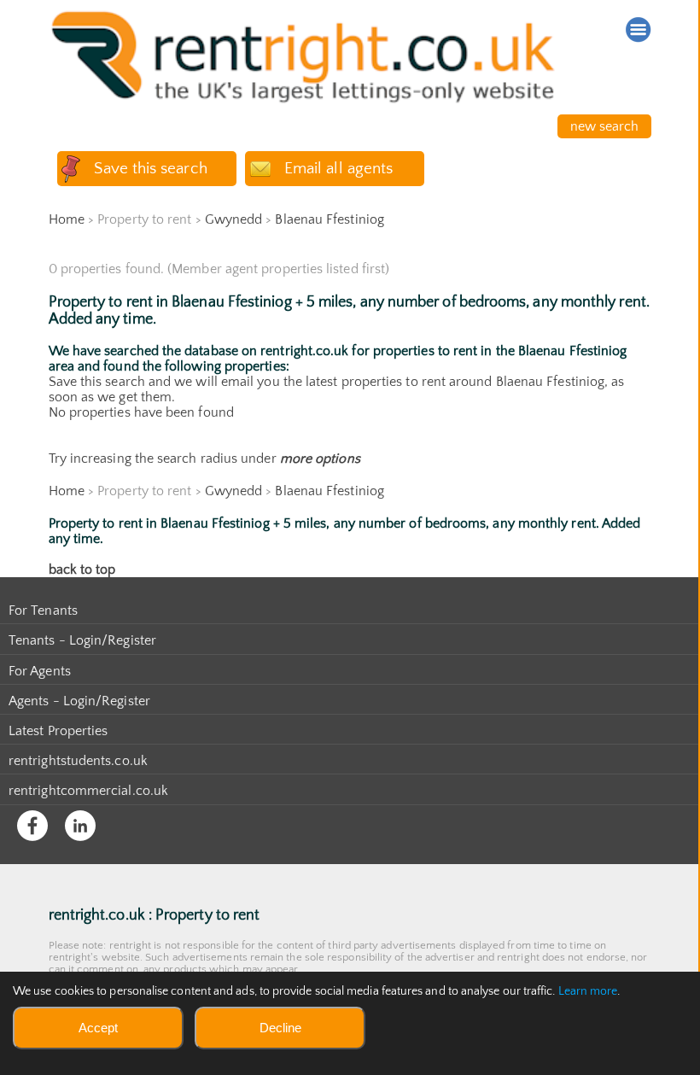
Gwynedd (234, 219)
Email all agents (338, 169)
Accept (98, 1027)
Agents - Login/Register (79, 701)
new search (604, 126)
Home (67, 219)
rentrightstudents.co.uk (78, 760)
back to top (82, 569)
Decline (280, 1027)
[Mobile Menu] (638, 30)
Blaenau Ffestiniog (329, 219)
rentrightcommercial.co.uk (88, 790)
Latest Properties (58, 731)
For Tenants (43, 610)
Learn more (588, 991)
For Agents (40, 671)
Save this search (150, 169)
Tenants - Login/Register (82, 640)
